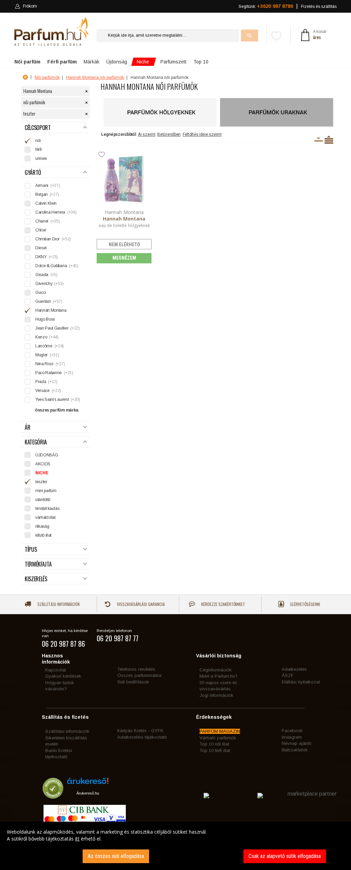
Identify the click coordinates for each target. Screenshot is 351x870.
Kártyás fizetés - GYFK (140, 730)
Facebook (292, 730)
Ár (27, 427)
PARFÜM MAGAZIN (219, 731)
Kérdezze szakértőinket (222, 604)
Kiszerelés (36, 579)
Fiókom (30, 6)
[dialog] (175, 846)
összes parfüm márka (56, 410)
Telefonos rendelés (136, 669)
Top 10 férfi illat (214, 750)
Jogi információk (216, 695)
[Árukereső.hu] (87, 783)
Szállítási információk (58, 604)
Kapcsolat (55, 669)
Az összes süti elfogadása (116, 856)
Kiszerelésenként (318, 140)
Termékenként (329, 139)
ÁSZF (288, 675)
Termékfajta (38, 564)
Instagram (292, 737)
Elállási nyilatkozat (301, 681)
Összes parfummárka (139, 675)
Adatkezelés (294, 669)
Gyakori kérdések (63, 676)
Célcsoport (38, 128)
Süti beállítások (133, 681)
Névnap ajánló (297, 743)
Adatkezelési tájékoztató (142, 737)
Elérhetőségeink (304, 604)
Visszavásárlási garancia (140, 604)
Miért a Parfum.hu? (218, 676)
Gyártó (33, 173)
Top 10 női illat (214, 744)
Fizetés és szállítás (319, 6)
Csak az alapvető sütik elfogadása (285, 856)
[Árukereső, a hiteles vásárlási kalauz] (53, 795)
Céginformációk (215, 669)
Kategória (36, 442)
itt (77, 838)
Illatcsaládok (295, 749)
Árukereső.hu (87, 793)
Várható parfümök (217, 737)
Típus (31, 549)
